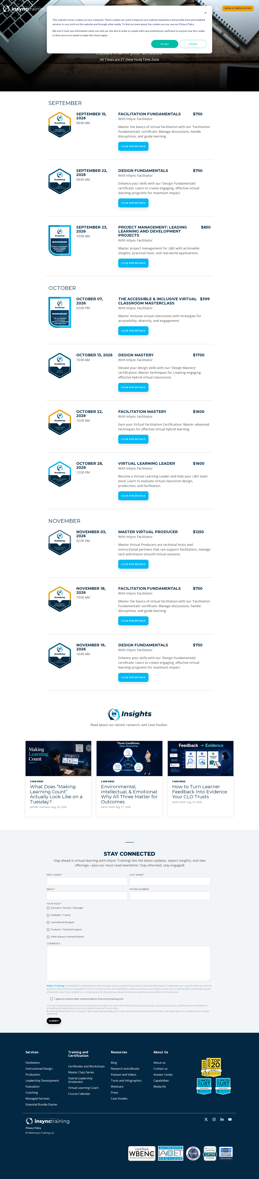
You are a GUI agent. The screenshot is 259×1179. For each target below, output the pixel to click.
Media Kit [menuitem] (159, 1086)
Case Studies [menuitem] (119, 1098)
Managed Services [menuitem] (38, 1098)
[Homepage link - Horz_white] (48, 1123)
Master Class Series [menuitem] (81, 1072)
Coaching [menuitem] (32, 1092)
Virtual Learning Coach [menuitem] (83, 1088)
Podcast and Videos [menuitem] (123, 1074)
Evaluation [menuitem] (32, 1086)
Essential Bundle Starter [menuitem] (42, 1104)
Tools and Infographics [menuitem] (126, 1080)
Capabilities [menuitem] (161, 1080)
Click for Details (133, 146)
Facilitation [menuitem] (33, 1062)
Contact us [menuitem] (160, 1068)
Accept (165, 43)
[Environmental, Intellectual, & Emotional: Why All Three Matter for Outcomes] (129, 758)
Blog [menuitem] (114, 1062)
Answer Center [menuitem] (163, 1074)
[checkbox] (129, 922)
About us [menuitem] (159, 1062)
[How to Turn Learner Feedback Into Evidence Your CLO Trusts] (200, 758)
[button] (207, 1119)
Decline (193, 43)
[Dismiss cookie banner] (205, 13)
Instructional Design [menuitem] (39, 1068)
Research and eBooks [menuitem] (125, 1068)
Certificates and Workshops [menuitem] (86, 1066)
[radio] (129, 908)
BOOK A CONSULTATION (238, 8)
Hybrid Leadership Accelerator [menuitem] (80, 1080)
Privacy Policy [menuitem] (33, 1128)
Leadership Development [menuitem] (42, 1080)
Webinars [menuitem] (117, 1086)
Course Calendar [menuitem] (79, 1094)
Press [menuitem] (114, 1092)
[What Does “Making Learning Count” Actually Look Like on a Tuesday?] (58, 758)
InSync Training (55, 985)
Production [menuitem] (33, 1074)
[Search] (216, 9)
